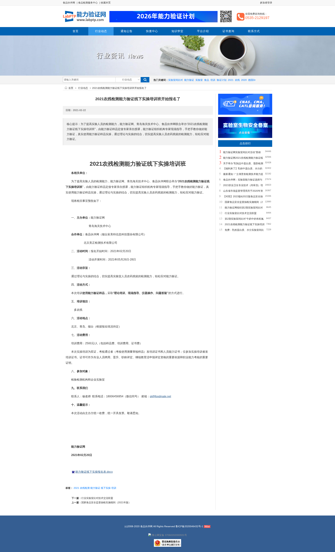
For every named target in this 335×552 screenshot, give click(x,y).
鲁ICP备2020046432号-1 (189, 526)
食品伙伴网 (69, 2)
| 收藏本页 (105, 2)
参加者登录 (266, 2)
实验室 (199, 80)
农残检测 (85, 488)
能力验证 (189, 80)
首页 (70, 88)
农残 (237, 80)
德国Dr (252, 80)
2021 (230, 80)
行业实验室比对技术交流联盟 (97, 498)
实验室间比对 (175, 80)
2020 (244, 80)
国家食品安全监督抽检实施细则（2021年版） (106, 502)
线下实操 (106, 488)
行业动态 (83, 88)
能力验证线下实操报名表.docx (94, 471)
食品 (206, 80)
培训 (212, 80)
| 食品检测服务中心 (87, 2)
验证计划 (221, 80)
